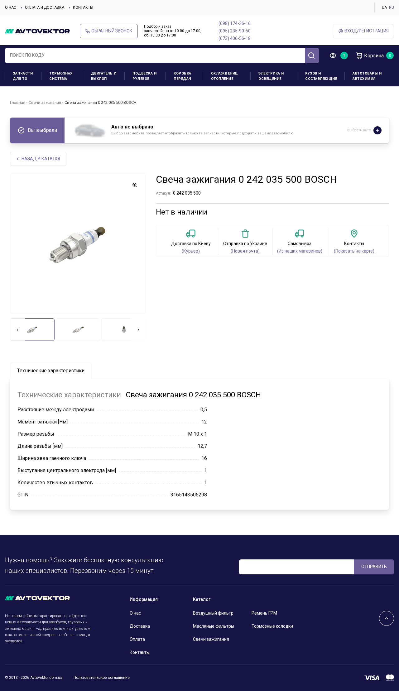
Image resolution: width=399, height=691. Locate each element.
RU (391, 7)
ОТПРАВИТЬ (374, 566)
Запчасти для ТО (23, 76)
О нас (10, 7)
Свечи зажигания (45, 102)
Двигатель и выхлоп (104, 76)
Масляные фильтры (213, 626)
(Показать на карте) (354, 251)
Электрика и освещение (271, 76)
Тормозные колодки (272, 626)
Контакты (83, 7)
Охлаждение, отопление (224, 76)
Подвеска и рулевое (144, 76)
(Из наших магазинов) (299, 251)
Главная (17, 102)
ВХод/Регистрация (366, 30)
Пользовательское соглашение (102, 677)
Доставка (140, 626)
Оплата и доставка (44, 7)
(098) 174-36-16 (235, 23)
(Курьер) (191, 251)
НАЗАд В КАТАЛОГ (41, 158)
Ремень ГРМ (264, 613)
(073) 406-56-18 (235, 38)
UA (384, 7)
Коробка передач (182, 76)
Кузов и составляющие (321, 76)
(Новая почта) (245, 251)
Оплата (137, 639)
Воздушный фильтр (213, 613)
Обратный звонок (111, 30)
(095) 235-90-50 (235, 30)
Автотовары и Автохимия (367, 76)
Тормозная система (61, 76)
